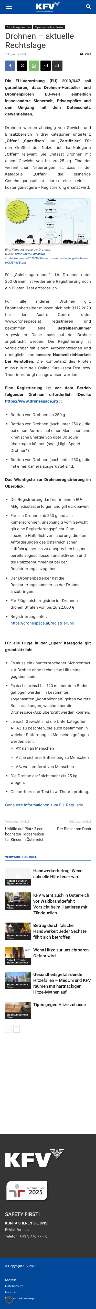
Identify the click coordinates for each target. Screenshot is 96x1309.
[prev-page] (8, 1029)
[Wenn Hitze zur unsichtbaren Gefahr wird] (18, 956)
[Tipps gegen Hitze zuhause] (18, 1010)
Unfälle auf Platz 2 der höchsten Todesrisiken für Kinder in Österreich (24, 834)
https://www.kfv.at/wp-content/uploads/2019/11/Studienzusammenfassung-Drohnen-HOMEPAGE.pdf (46, 258)
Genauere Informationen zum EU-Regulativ (44, 805)
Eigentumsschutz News (49, 27)
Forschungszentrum (18, 27)
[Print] (57, 66)
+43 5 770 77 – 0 (33, 1236)
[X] (22, 66)
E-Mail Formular (18, 1230)
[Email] (45, 66)
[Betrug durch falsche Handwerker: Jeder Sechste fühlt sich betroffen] (18, 931)
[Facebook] (10, 66)
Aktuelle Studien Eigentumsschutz (17, 882)
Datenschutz (14, 1286)
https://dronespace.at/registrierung (42, 623)
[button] (9, 7)
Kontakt (10, 1280)
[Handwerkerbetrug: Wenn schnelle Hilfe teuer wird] (18, 877)
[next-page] (16, 1029)
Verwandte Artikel (21, 857)
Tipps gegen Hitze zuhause (59, 1004)
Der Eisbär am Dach (74, 829)
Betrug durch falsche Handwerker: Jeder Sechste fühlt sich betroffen (60, 931)
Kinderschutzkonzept (20, 1298)
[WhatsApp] (34, 66)
